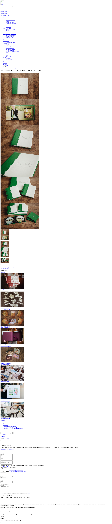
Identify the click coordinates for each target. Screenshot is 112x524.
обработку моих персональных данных (18, 471)
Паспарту (8, 21)
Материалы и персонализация (9, 34)
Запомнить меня (5, 484)
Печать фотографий (10, 22)
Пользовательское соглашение (12, 51)
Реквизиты (5, 425)
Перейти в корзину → (17, 267)
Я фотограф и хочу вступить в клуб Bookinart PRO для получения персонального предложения (23, 465)
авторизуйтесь (14, 68)
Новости (8, 44)
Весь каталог (8, 27)
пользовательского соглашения (18, 468)
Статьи (7, 52)
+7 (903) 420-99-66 (5, 15)
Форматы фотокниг (10, 46)
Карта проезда (4, 11)
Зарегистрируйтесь (5, 68)
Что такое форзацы (10, 48)
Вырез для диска (9, 38)
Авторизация (9, 59)
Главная (5, 61)
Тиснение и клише (10, 25)
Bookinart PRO (4, 434)
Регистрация (8, 58)
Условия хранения (10, 50)
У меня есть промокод (5, 466)
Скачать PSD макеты (10, 49)
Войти (2, 485)
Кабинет (5, 57)
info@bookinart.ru (4, 13)
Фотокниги (8, 18)
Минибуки (3, 289)
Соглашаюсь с (12, 470)
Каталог (5, 17)
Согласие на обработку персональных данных (13, 428)
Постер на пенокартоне (11, 23)
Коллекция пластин (10, 36)
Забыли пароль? (9, 489)
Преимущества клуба (10, 42)
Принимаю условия (13, 468)
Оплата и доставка (7, 28)
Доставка (8, 30)
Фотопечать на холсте (10, 24)
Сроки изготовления (10, 29)
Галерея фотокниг (7, 39)
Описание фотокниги (5, 268)
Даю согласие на (14, 471)
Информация (6, 43)
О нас (7, 45)
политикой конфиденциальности (16, 470)
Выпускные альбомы (10, 20)
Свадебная (5, 65)
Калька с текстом (9, 37)
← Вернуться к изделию (6, 267)
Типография (8, 56)
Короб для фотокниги (5, 344)
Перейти (29, 493)
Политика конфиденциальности (10, 427)
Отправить (3, 472)
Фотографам (6, 41)
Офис (7, 55)
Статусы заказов (9, 32)
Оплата (7, 31)
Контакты (5, 53)
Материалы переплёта (10, 35)
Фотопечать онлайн (5, 381)
